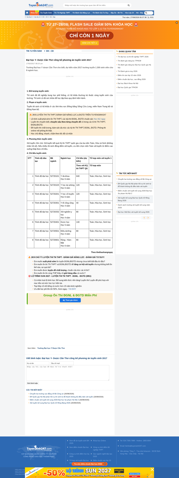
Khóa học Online (99, 441)
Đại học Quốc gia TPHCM (128, 87)
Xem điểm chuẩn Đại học (79, 447)
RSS (151, 17)
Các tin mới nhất (34, 390)
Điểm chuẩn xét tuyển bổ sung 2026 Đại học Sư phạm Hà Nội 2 (54, 400)
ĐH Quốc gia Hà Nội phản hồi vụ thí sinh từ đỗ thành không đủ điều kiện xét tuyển (61, 397)
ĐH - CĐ (45, 17)
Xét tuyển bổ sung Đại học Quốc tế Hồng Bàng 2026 (50, 403)
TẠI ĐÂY (72, 289)
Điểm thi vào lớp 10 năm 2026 (129, 75)
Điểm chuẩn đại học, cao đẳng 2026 (132, 79)
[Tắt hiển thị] (105, 464)
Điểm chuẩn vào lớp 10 (102, 460)
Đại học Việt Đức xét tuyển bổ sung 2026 (133, 212)
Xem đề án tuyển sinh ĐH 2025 (79, 442)
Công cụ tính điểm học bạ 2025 (79, 455)
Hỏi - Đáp (52, 17)
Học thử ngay (99, 119)
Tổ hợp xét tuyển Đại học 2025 (79, 461)
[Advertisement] (70, 83)
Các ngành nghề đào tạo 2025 (102, 455)
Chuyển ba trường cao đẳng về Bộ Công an (47, 394)
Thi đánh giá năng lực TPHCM (129, 61)
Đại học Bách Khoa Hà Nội (128, 83)
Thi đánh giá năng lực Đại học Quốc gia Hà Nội (134, 66)
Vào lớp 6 (29, 17)
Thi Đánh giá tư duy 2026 (127, 71)
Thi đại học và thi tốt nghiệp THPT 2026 (133, 57)
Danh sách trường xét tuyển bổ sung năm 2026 (134, 206)
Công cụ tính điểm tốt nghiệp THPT (101, 448)
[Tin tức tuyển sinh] (41, 5)
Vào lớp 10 (37, 17)
